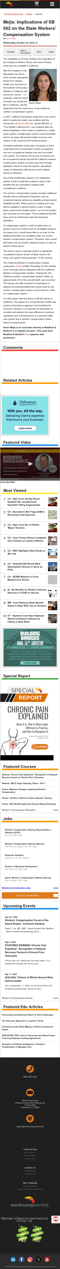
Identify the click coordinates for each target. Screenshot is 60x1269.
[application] (30, 464)
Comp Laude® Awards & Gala (30, 1189)
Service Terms (30, 1152)
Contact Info (30, 1171)
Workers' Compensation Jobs (16, 887)
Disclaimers (30, 1158)
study (19, 266)
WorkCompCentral (14, 14)
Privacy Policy (30, 1155)
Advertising (30, 1174)
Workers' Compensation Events (17, 997)
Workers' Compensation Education (19, 809)
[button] (30, 463)
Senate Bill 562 (25, 123)
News (29, 14)
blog (27, 334)
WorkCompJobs (30, 1186)
